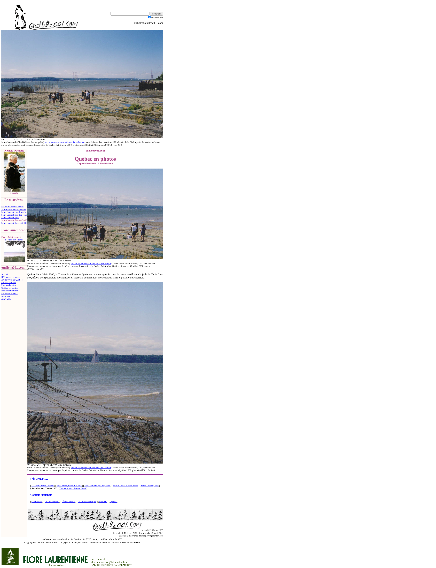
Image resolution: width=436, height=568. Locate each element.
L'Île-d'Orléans (39, 479)
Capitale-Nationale (41, 494)
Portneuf (103, 501)
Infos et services (8, 282)
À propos (5, 296)
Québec (113, 501)
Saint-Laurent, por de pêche (14, 212)
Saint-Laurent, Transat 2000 (14, 223)
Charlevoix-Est (52, 501)
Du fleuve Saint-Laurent (12, 206)
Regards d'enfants (9, 293)
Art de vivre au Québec (11, 279)
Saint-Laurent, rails (10, 217)
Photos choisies (8, 285)
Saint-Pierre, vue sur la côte (13, 209)
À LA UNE (6, 299)
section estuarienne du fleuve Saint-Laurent (65, 142)
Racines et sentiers (9, 290)
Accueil (5, 274)
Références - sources (10, 277)
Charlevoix (37, 501)
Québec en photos (9, 288)
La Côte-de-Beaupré (87, 501)
